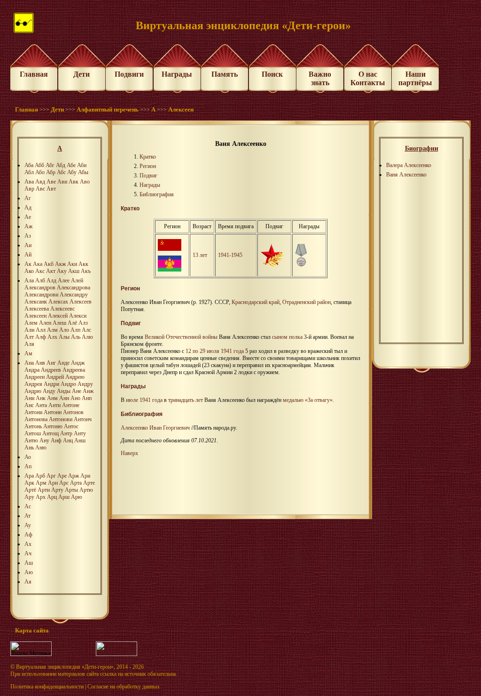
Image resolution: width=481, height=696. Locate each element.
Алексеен (181, 109)
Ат (27, 515)
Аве (51, 181)
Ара (29, 475)
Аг (27, 198)
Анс (29, 405)
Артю (86, 490)
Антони (33, 412)
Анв (40, 363)
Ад (27, 207)
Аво (85, 181)
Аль (75, 337)
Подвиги (129, 74)
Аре (62, 475)
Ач (27, 553)
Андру (85, 384)
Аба (28, 165)
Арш (64, 497)
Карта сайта (32, 630)
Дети (81, 74)
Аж (28, 226)
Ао (27, 457)
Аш (28, 563)
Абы (83, 172)
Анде (63, 363)
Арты (71, 490)
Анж (88, 391)
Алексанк (35, 301)
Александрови (41, 294)
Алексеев (81, 301)
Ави (62, 181)
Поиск (272, 74)
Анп (87, 398)
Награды (177, 74)
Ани (29, 398)
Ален (45, 323)
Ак (27, 264)
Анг (51, 363)
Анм (52, 398)
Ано (75, 398)
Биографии (421, 148)
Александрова (73, 287)
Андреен (34, 377)
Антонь (33, 426)
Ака (37, 264)
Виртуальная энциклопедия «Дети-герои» (65, 667)
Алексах (58, 301)
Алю (87, 337)
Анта (41, 405)
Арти (44, 490)
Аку (62, 271)
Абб (39, 165)
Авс (40, 188)
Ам (28, 353)
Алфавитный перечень (108, 109)
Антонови (60, 419)
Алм (52, 330)
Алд (51, 280)
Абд (60, 165)
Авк (73, 181)
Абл (29, 172)
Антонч (83, 419)
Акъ (86, 271)
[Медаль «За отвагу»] (301, 265)
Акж (60, 264)
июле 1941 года (144, 400)
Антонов (73, 412)
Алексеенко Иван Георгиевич (155, 427)
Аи (27, 245)
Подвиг (148, 175)
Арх (41, 497)
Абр (50, 172)
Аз (27, 235)
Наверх (129, 453)
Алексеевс (62, 308)
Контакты (367, 83)
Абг (50, 165)
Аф (28, 534)
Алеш (59, 323)
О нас (367, 74)
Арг (51, 475)
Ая (27, 581)
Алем (31, 323)
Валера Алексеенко (408, 165)
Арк (29, 483)
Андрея (33, 384)
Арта (76, 483)
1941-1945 (230, 255)
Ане (76, 391)
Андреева (73, 370)
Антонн (53, 412)
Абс (61, 172)
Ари (85, 475)
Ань (29, 447)
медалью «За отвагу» (308, 400)
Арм (41, 483)
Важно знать (320, 78)
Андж (78, 363)
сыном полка (287, 337)
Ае (27, 217)
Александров (39, 287)
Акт (50, 271)
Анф (56, 440)
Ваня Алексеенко (406, 174)
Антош (32, 433)
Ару (29, 497)
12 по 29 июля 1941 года (215, 351)
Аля (29, 344)
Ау (27, 525)
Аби (81, 165)
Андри (51, 384)
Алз (83, 323)
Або (40, 172)
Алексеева (36, 308)
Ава (29, 181)
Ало (64, 330)
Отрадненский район (306, 302)
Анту (80, 433)
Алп (75, 330)
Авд (40, 181)
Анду (49, 391)
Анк (41, 398)
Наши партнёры (415, 78)
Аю (28, 572)
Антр (66, 433)
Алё (72, 323)
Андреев (51, 370)
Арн (53, 483)
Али (29, 330)
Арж (73, 475)
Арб (40, 475)
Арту (57, 490)
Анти (54, 405)
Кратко (148, 156)
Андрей (55, 377)
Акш (73, 271)
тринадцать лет (185, 400)
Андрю (32, 391)
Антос (71, 426)
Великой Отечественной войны (181, 337)
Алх (52, 337)
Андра (31, 370)
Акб (49, 264)
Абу (72, 172)
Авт (51, 188)
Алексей (58, 315)
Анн (64, 398)
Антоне (70, 405)
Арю (76, 497)
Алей (77, 280)
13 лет (200, 255)
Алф (40, 337)
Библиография (157, 194)
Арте (89, 483)
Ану (44, 440)
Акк (83, 264)
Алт (29, 337)
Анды (63, 391)
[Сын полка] (272, 265)
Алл (41, 330)
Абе (71, 165)
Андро (68, 384)
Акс (40, 271)
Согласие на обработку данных (123, 686)
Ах (27, 544)
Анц (68, 440)
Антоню (52, 426)
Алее (64, 280)
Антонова (35, 419)
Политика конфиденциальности (47, 686)
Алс (86, 330)
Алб (40, 280)
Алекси (77, 315)
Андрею (75, 377)
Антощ (50, 433)
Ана (29, 363)
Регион (148, 166)
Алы (64, 337)
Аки (72, 264)
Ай (27, 254)
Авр (29, 188)
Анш (79, 440)
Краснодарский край (255, 302)
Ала (29, 280)
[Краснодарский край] (169, 269)
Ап (27, 466)
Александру (74, 294)
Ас (27, 506)
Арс (64, 483)
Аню (41, 447)
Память (224, 74)
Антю (31, 440)
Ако (29, 271)
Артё (30, 490)
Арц (52, 497)
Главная (34, 74)
